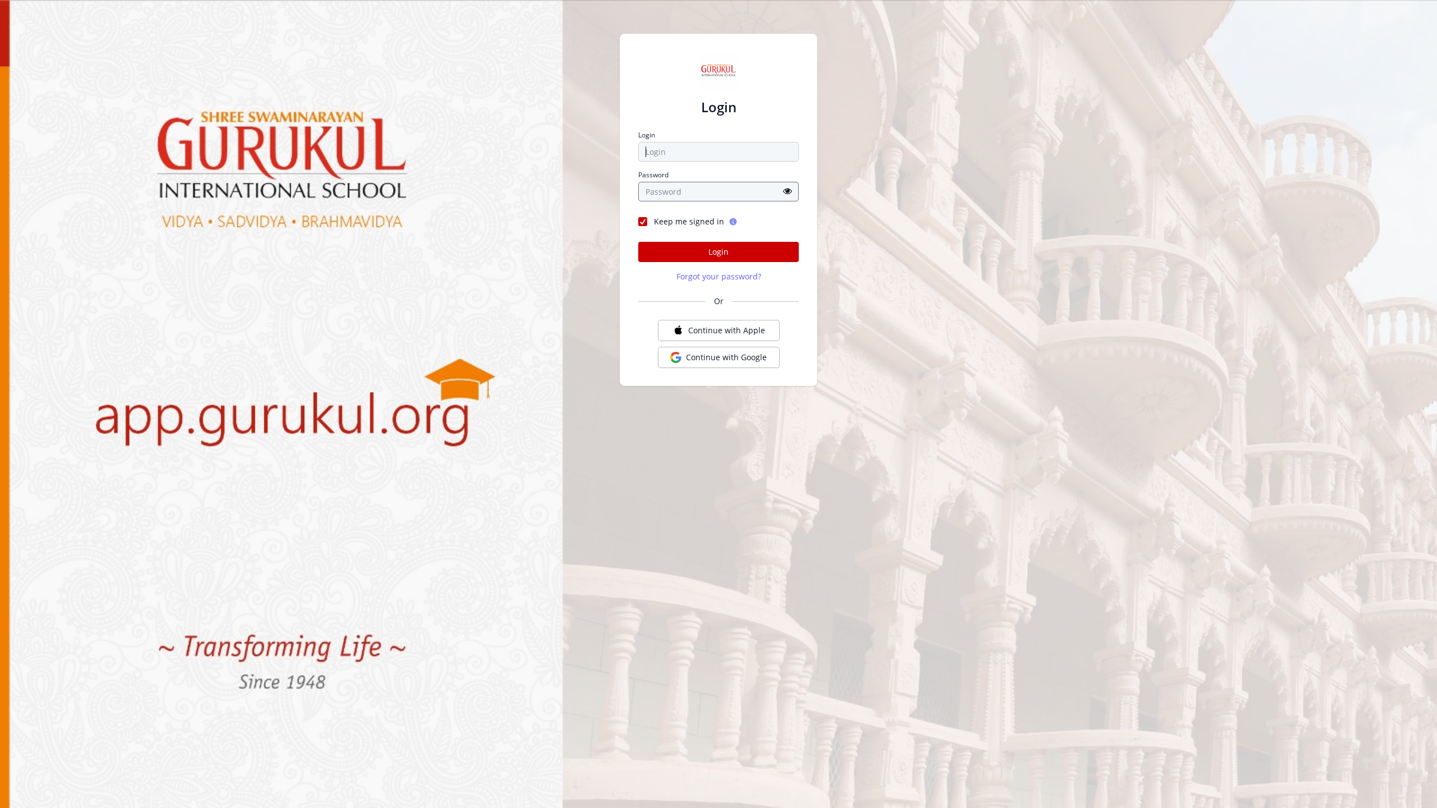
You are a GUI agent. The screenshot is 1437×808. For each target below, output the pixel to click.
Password (653, 175)
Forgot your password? (718, 276)
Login (646, 135)
